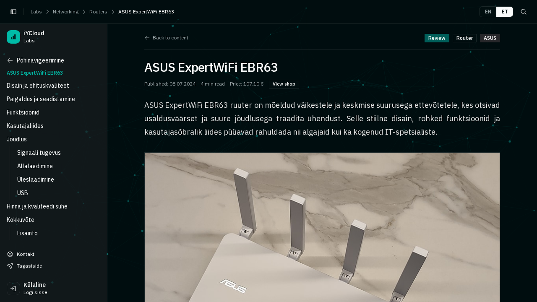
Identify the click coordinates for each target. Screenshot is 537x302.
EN (488, 11)
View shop (284, 84)
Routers (98, 11)
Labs (36, 11)
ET (505, 11)
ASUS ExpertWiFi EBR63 (146, 11)
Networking (65, 11)
